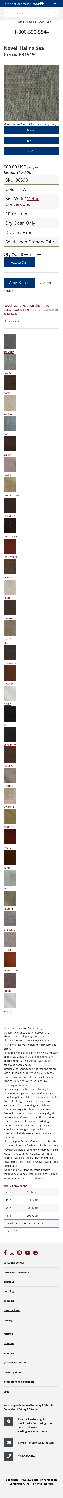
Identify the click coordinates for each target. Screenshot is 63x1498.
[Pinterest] (19, 1253)
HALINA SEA (44, 21)
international (12, 1310)
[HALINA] (31, 93)
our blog (9, 1291)
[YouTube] (27, 1253)
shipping (9, 1301)
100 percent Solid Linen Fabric (26, 307)
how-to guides (12, 1372)
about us (9, 1281)
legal (6, 1391)
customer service (14, 1262)
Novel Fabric (12, 305)
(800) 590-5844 (26, 1456)
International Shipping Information (26, 1036)
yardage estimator (15, 1362)
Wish (32, 130)
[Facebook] (5, 1253)
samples (9, 1353)
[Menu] (55, 3)
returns (8, 1333)
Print (32, 140)
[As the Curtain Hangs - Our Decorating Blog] (35, 1253)
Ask (32, 151)
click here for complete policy (41, 1097)
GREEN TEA (8, 641)
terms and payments (16, 1272)
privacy (8, 1320)
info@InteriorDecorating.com (36, 1442)
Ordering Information (16, 1085)
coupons (9, 1343)
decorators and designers (19, 1381)
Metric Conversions (22, 201)
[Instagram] (12, 1253)
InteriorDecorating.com (21, 4)
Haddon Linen (32, 305)
